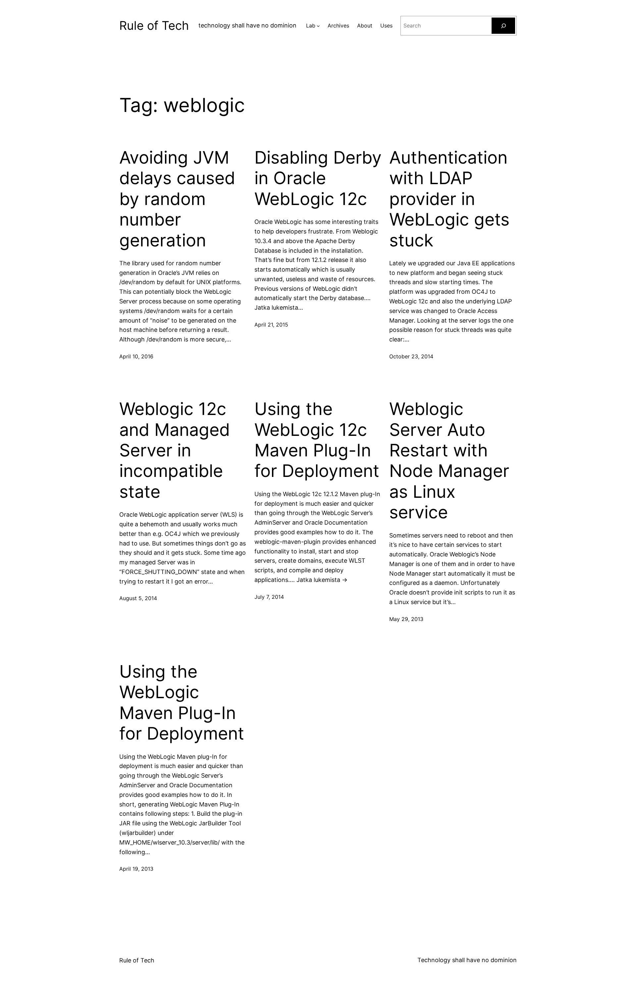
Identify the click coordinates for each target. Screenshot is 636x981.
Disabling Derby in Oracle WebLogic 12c (318, 178)
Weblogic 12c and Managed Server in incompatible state (174, 450)
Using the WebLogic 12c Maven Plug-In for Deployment (316, 440)
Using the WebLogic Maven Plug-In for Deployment (181, 702)
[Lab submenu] (318, 25)
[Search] (503, 26)
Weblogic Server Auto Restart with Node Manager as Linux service (449, 461)
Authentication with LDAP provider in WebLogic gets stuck (449, 199)
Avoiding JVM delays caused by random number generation (177, 199)
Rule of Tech (154, 25)
